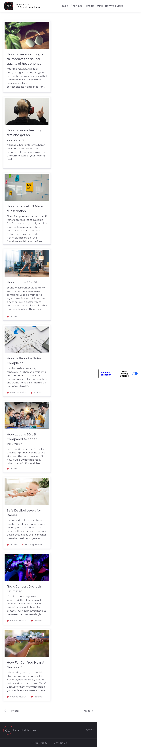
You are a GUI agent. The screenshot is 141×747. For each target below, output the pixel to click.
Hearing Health (94, 6)
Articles (77, 6)
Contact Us (60, 742)
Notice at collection (106, 373)
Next (87, 710)
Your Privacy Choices (124, 373)
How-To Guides (114, 6)
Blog (65, 6)
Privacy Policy (39, 742)
